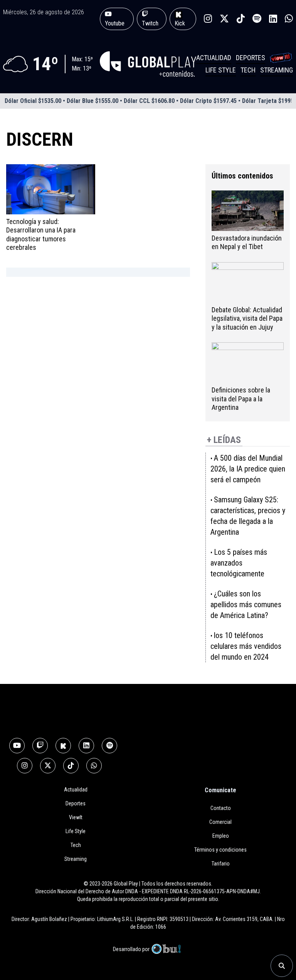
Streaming (276, 70)
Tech (248, 70)
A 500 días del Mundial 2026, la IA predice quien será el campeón (247, 468)
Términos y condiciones (220, 850)
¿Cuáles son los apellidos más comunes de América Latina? (245, 604)
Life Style (220, 70)
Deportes (250, 58)
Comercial (220, 822)
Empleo (220, 836)
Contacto (220, 808)
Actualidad (213, 58)
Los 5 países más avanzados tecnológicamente (238, 562)
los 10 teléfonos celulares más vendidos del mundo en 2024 (245, 646)
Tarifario (221, 863)
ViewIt (75, 817)
